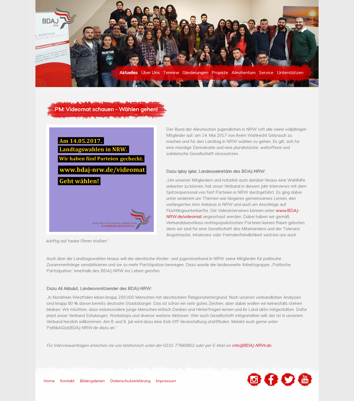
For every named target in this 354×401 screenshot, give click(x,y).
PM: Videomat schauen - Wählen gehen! (106, 109)
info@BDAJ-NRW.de (251, 345)
